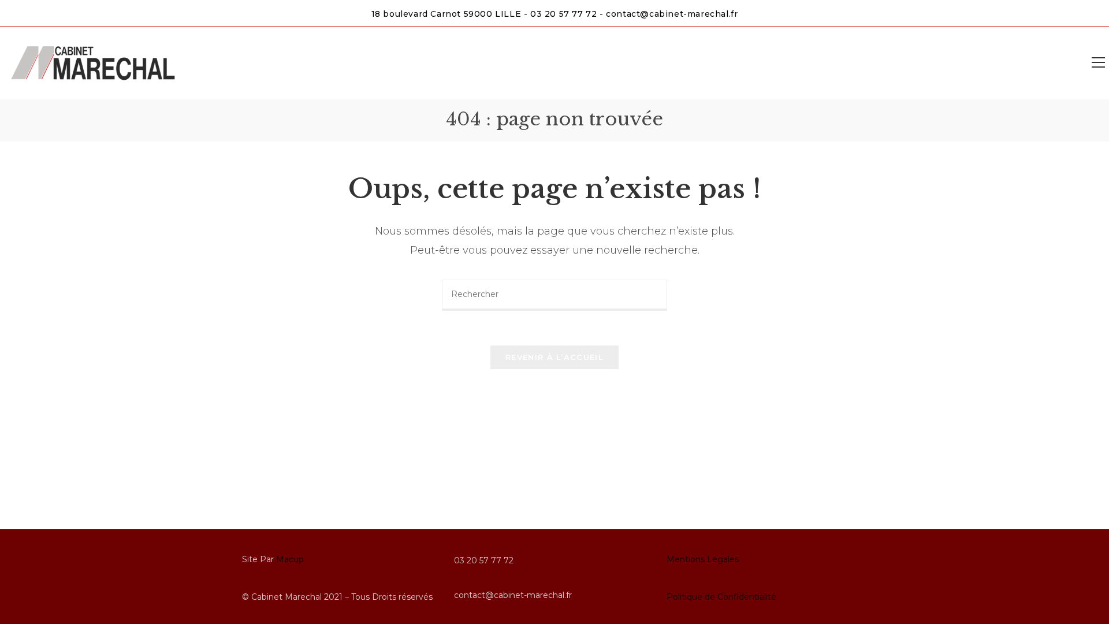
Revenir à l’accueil (554, 357)
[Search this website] (554, 294)
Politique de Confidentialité (721, 597)
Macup (290, 559)
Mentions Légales (703, 559)
